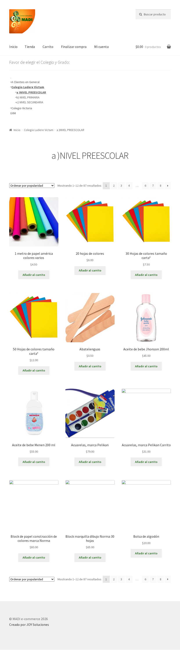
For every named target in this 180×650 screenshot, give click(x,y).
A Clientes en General (25, 82)
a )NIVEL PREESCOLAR (31, 92)
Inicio (13, 46)
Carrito (48, 46)
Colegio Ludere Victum (27, 87)
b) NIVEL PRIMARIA (28, 97)
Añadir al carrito (34, 275)
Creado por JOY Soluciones (29, 624)
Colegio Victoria (21, 108)
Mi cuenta (101, 46)
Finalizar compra (73, 46)
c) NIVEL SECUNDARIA (29, 102)
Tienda (30, 46)
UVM (13, 113)
